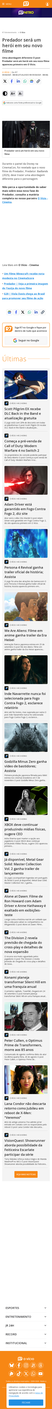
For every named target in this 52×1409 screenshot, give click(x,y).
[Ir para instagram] (26, 1365)
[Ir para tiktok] (19, 1374)
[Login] (47, 3)
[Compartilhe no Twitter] (5, 81)
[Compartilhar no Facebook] (11, 81)
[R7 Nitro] (26, 13)
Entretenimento (18, 1317)
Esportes (12, 1308)
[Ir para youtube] (40, 1374)
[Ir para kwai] (33, 1365)
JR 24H (10, 1325)
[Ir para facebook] (19, 1365)
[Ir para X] (26, 1374)
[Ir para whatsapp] (33, 1374)
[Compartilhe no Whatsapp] (25, 81)
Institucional (16, 1343)
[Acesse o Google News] (31, 81)
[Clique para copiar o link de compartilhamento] (38, 81)
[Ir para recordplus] (12, 1374)
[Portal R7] (26, 3)
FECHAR (26, 1402)
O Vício (22, 32)
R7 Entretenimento (9, 32)
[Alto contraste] (5, 93)
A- (20, 93)
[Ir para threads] (40, 1365)
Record (11, 1334)
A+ (13, 93)
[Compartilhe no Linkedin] (18, 81)
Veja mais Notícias (26, 1174)
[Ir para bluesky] (12, 1365)
